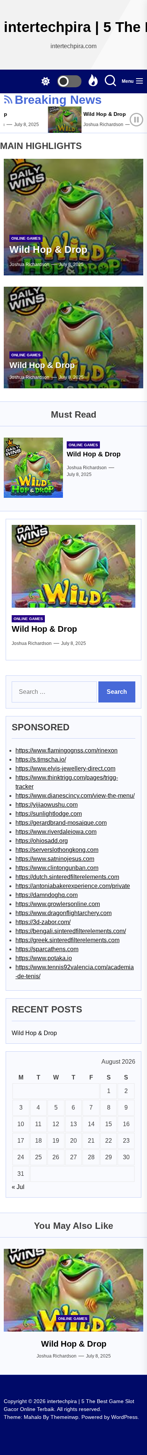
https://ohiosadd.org (41, 841)
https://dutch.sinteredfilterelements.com (67, 877)
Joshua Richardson (98, 124)
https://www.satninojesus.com (54, 859)
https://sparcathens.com (46, 949)
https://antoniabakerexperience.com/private (72, 886)
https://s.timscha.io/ (40, 759)
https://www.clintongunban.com (56, 868)
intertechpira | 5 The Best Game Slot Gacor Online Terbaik (73, 27)
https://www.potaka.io (43, 958)
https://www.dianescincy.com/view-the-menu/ (75, 795)
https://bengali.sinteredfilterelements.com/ (70, 931)
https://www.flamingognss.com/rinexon (66, 750)
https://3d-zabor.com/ (42, 922)
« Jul (18, 1187)
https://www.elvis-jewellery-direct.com (65, 768)
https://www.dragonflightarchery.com (63, 913)
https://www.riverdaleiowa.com (55, 832)
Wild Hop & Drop (99, 114)
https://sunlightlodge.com (48, 813)
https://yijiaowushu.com (46, 804)
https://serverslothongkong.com (56, 850)
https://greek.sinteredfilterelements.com (67, 940)
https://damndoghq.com (46, 895)
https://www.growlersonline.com (57, 904)
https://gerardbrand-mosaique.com (61, 822)
